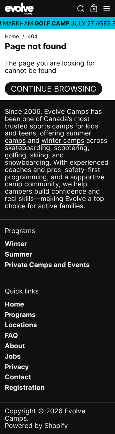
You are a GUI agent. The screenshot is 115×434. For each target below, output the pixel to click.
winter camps (63, 140)
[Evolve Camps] (39, 9)
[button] (80, 9)
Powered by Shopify (36, 426)
